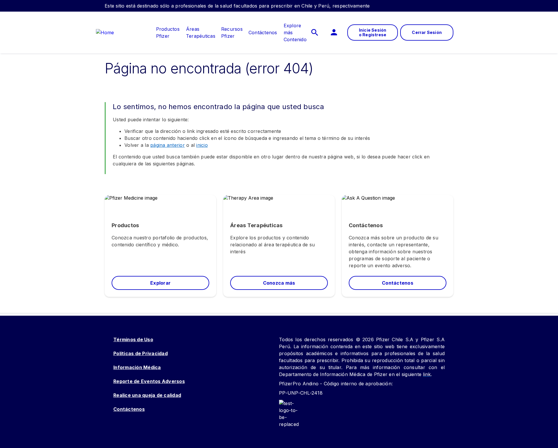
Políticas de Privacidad (140, 353)
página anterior (167, 145)
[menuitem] (165, 32)
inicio (202, 145)
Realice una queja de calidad (147, 395)
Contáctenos (129, 409)
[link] (168, 29)
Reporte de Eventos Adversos (149, 381)
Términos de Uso (133, 339)
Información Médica (137, 367)
